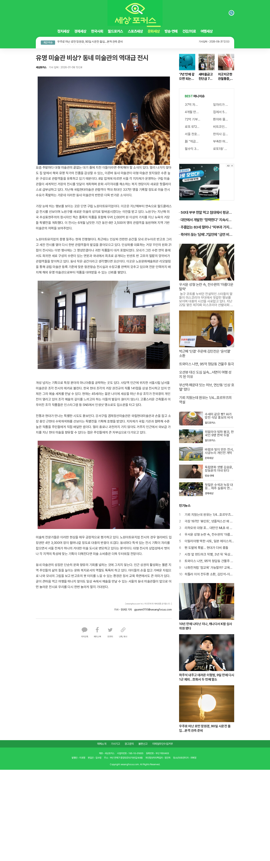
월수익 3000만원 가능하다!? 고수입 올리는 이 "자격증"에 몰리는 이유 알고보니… (192, 148)
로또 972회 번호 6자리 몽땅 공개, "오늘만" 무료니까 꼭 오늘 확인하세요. (192, 126)
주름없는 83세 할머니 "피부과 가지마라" (207, 226)
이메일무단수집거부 (162, 743)
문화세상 (154, 31)
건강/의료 (189, 31)
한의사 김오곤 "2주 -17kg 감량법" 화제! (220, 133)
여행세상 (207, 31)
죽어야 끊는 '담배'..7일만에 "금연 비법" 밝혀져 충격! (207, 234)
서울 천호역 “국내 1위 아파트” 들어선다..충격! (192, 133)
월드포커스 (115, 31)
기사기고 (115, 743)
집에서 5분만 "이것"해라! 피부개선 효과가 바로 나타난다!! (220, 111)
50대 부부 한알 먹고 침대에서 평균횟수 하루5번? (207, 212)
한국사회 (97, 31)
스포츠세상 (135, 31)
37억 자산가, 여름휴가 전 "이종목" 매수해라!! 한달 (192, 104)
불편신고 (143, 743)
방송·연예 (171, 31)
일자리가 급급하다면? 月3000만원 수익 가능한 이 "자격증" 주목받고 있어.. (220, 104)
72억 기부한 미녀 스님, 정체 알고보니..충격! (192, 118)
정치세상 (63, 31)
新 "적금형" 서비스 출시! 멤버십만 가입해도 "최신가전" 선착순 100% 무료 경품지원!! (192, 141)
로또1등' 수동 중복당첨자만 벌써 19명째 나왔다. (220, 148)
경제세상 (80, 31)
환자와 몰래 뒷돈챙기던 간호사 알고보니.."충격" (220, 118)
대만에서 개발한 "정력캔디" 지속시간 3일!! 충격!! (207, 219)
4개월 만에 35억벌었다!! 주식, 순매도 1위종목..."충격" (192, 111)
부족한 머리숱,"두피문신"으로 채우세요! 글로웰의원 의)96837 (220, 141)
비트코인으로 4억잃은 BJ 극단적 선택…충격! (220, 126)
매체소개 (101, 743)
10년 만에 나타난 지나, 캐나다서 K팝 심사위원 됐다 (85, 40)
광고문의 (129, 743)
